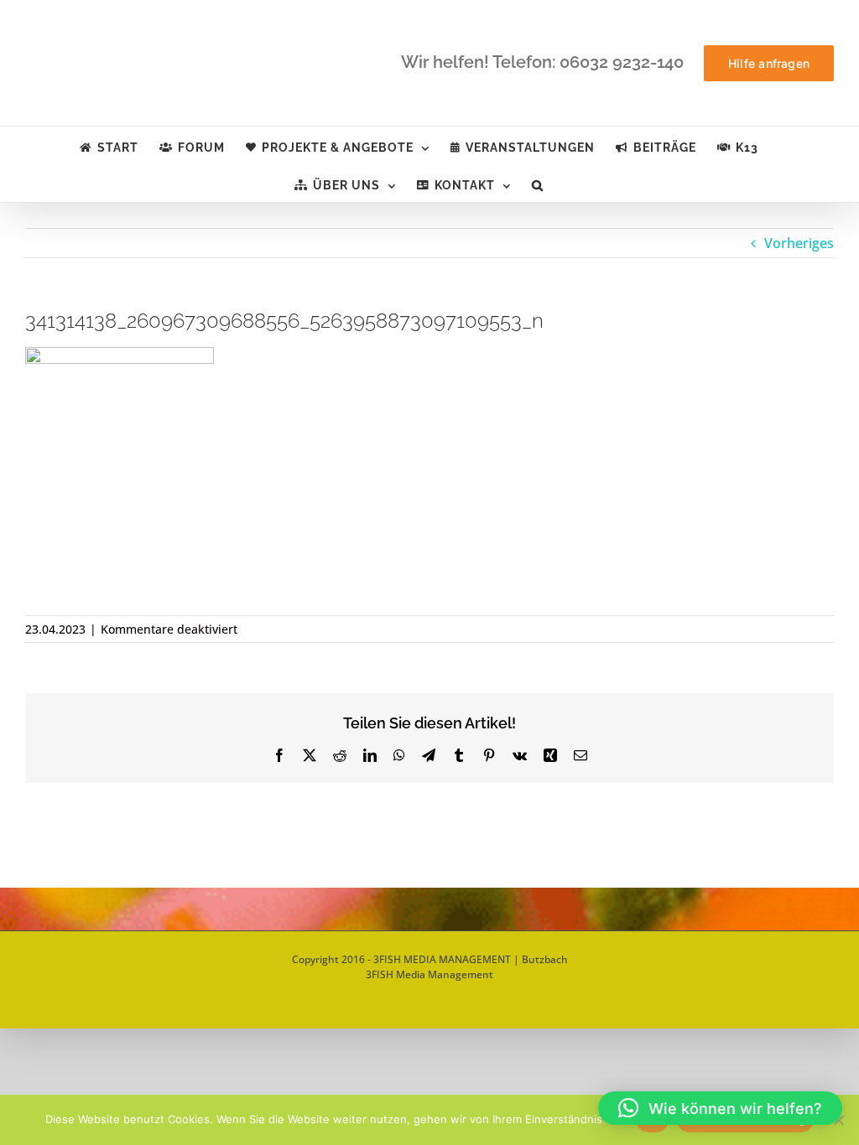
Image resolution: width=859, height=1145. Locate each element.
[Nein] (838, 1119)
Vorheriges (799, 243)
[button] (538, 183)
